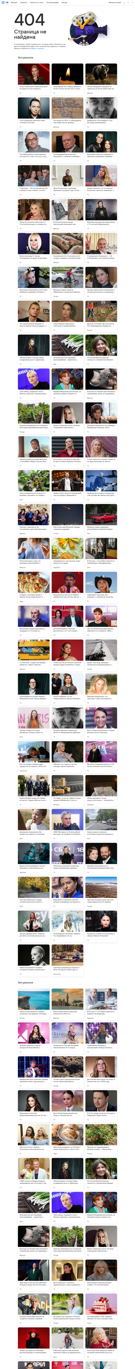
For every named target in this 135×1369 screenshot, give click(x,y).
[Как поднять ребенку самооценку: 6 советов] (67, 994)
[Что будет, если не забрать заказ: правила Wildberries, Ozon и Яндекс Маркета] (67, 791)
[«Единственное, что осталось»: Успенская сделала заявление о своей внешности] (101, 181)
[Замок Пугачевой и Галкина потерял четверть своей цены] (34, 960)
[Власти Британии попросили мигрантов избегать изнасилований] (67, 1174)
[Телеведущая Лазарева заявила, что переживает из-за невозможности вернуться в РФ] (67, 926)
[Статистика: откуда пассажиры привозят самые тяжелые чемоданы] (34, 655)
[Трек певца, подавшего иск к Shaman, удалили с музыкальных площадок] (34, 384)
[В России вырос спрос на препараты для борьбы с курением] (34, 554)
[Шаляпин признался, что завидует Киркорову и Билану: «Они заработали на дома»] (101, 418)
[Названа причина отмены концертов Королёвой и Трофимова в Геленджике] (34, 1208)
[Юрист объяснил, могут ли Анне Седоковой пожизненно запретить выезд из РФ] (67, 418)
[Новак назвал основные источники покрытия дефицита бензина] (101, 825)
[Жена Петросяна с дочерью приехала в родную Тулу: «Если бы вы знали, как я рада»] (67, 181)
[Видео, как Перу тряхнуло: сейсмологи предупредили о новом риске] (101, 655)
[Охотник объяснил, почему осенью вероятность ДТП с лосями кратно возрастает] (34, 893)
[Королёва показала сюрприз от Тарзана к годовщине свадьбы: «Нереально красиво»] (101, 147)
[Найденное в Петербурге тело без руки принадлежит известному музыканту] (101, 113)
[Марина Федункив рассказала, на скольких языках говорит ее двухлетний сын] (67, 384)
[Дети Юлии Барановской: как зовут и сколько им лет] (67, 1275)
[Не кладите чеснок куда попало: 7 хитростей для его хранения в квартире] (34, 1096)
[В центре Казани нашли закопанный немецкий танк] (67, 215)
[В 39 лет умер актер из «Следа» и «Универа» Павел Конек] (101, 1275)
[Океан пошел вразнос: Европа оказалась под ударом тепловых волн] (34, 1174)
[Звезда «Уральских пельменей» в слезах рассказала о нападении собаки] (101, 283)
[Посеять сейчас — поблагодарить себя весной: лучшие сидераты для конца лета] (34, 1130)
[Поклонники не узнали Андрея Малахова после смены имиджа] (34, 689)
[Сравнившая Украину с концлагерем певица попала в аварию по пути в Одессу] (101, 1208)
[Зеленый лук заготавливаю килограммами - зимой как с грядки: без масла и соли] (67, 350)
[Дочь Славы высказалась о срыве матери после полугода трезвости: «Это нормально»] (101, 723)
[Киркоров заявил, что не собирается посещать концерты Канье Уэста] (101, 1130)
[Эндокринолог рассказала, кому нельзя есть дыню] (67, 554)
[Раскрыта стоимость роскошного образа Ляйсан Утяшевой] (101, 926)
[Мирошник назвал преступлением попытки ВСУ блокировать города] (101, 1096)
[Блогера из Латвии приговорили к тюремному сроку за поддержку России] (101, 384)
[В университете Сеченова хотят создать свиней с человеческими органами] (67, 249)
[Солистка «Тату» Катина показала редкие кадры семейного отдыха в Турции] (67, 655)
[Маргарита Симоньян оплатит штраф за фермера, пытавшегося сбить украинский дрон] (67, 893)
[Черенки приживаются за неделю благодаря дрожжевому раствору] (34, 418)
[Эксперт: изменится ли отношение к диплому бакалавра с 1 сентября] (34, 520)
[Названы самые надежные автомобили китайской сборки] (101, 520)
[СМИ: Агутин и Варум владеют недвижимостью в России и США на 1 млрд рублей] (34, 1343)
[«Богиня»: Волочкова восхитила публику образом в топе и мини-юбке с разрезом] (101, 1028)
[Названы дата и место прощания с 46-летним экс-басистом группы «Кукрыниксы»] (101, 486)
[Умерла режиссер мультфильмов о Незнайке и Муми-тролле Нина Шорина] (34, 452)
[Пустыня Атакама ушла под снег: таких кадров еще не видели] (101, 893)
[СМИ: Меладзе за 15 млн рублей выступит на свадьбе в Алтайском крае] (67, 825)
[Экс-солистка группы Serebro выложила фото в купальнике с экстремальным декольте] (34, 994)
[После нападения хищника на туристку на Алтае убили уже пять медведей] (101, 79)
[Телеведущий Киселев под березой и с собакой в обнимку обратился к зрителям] (67, 147)
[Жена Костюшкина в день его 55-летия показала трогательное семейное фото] (101, 757)
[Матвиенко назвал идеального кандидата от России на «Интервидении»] (34, 621)
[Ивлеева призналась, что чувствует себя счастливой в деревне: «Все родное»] (101, 689)
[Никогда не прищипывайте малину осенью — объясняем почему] (101, 1309)
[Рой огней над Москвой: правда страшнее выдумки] (67, 520)
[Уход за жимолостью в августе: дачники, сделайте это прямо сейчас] (34, 486)
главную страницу (37, 48)
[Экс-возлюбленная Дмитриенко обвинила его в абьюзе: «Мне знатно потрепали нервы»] (101, 621)
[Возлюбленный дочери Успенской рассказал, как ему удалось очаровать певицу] (67, 1028)
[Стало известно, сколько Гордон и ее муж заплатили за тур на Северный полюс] (101, 452)
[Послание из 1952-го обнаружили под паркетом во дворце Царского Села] (67, 113)
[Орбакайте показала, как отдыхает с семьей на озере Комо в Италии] (101, 588)
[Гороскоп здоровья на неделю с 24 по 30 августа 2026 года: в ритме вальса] (67, 960)
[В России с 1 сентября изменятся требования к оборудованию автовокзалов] (101, 554)
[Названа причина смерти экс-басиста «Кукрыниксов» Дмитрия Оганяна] (67, 723)
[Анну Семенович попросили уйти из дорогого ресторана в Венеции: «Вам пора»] (34, 79)
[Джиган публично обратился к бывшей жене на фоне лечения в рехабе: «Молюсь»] (101, 1062)
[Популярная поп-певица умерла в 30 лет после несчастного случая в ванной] (67, 79)
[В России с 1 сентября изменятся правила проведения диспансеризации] (101, 1174)
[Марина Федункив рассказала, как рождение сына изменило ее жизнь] (34, 1028)
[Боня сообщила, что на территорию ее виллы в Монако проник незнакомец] (67, 689)
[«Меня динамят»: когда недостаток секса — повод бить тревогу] (101, 791)
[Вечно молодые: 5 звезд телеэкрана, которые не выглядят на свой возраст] (34, 249)
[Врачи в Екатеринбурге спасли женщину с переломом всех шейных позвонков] (34, 859)
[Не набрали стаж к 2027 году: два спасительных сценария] (67, 1096)
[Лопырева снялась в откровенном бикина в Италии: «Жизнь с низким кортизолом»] (67, 1130)
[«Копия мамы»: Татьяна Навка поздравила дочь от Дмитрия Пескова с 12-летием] (34, 350)
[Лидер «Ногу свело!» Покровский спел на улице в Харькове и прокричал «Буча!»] (67, 486)
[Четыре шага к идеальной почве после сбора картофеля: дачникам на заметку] (67, 1242)
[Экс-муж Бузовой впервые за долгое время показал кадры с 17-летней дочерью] (34, 316)
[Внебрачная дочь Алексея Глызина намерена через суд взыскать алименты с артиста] (34, 1242)
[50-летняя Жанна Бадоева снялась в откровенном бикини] (101, 350)
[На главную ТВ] (6, 2)
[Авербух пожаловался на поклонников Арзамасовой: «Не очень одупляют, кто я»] (101, 859)
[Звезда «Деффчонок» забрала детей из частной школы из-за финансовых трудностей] (34, 926)
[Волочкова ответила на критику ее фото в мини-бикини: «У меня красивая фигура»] (67, 452)
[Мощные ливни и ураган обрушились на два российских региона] (67, 283)
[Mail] (3, 2)
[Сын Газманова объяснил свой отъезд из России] (34, 113)
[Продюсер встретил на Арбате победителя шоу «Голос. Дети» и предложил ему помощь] (67, 588)
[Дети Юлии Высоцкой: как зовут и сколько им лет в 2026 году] (101, 1242)
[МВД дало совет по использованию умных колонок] (101, 994)
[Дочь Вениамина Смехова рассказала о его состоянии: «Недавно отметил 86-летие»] (67, 621)
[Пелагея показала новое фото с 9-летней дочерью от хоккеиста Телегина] (34, 215)
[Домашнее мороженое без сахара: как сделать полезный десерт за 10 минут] (34, 825)
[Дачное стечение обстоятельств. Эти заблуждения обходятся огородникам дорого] (101, 316)
